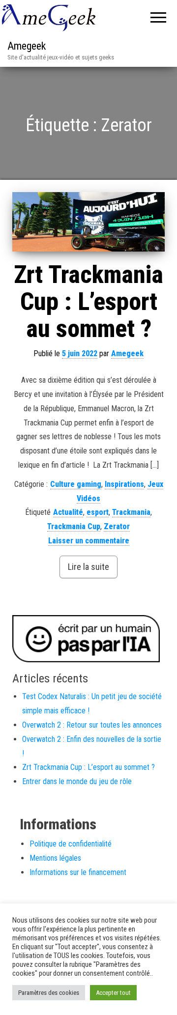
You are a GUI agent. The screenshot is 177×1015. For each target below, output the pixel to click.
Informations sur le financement (78, 872)
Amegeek (26, 46)
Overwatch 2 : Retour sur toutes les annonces (92, 725)
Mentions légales (55, 858)
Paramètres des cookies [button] (48, 992)
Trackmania (131, 512)
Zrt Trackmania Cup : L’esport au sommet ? (88, 301)
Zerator (117, 526)
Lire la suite (88, 567)
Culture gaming (75, 484)
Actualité (68, 512)
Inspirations (124, 484)
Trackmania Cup (73, 526)
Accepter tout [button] (113, 992)
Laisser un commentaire (88, 540)
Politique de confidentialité (71, 843)
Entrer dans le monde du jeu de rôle (77, 781)
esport (98, 512)
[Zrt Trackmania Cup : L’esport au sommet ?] (88, 222)
